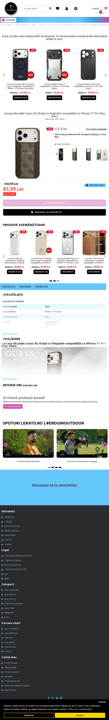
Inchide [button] (102, 702)
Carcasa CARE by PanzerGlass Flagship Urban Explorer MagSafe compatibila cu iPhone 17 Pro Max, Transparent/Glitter (15, 260)
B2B (6, 574)
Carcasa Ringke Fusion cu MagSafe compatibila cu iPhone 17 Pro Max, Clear (68, 260)
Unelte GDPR (10, 690)
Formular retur (12, 681)
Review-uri (41, 286)
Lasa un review (63, 144)
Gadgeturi (9, 608)
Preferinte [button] (29, 715)
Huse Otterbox (12, 629)
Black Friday (10, 535)
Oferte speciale (12, 531)
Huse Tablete (10, 595)
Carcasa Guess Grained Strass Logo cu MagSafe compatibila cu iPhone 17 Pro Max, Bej (41, 260)
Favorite (8, 677)
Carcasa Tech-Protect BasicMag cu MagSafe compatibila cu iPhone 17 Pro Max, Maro (94, 260)
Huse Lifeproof (11, 633)
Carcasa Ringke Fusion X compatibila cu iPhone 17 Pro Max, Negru (54, 86)
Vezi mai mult (10, 334)
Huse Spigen (10, 642)
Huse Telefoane (12, 590)
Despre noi (9, 517)
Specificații (8, 286)
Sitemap (8, 544)
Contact (8, 540)
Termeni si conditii (13, 560)
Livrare (8, 522)
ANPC (7, 578)
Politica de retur (13, 565)
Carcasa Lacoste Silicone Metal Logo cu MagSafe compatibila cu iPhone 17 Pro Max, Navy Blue (20, 86)
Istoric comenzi (12, 672)
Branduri (9, 613)
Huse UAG (8, 638)
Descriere (25, 286)
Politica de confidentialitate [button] (80, 709)
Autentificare (11, 663)
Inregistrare (10, 667)
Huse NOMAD (10, 647)
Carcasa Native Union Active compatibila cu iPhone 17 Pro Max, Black (88, 86)
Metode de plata (12, 526)
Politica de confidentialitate (18, 556)
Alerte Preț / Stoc (96, 185)
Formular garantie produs (17, 686)
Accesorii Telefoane (14, 604)
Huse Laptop (10, 599)
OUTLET (8, 651)
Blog (7, 617)
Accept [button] (80, 715)
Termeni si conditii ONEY (16, 569)
